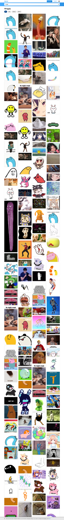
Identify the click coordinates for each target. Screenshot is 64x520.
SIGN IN (55, 1)
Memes (19, 11)
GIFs (9, 11)
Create (50, 1)
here (49, 518)
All (5, 11)
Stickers (14, 11)
